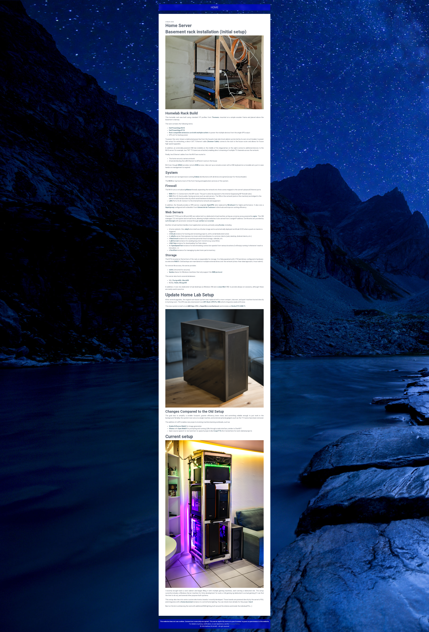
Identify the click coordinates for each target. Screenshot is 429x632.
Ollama (171, 428)
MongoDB (183, 283)
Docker (221, 225)
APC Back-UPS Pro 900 (211, 302)
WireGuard (231, 205)
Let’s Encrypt (170, 221)
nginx (255, 216)
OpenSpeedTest (177, 245)
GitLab (172, 234)
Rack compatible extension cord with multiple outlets (189, 133)
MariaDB (185, 280)
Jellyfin (173, 236)
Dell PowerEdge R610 (177, 128)
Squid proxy (169, 207)
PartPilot (173, 250)
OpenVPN (210, 205)
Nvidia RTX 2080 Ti (238, 306)
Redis (176, 283)
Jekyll (186, 229)
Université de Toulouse (206, 207)
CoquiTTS (217, 431)
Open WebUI (182, 428)
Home (214, 7)
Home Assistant (187, 602)
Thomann (215, 117)
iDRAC (180, 165)
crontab (211, 221)
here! (251, 602)
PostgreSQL (177, 280)
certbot (201, 221)
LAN (170, 201)
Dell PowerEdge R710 (177, 130)
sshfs (171, 270)
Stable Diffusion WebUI (177, 426)
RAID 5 (176, 261)
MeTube (173, 243)
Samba (171, 272)
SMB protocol (217, 272)
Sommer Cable (213, 141)
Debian (196, 177)
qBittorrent (174, 241)
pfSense (188, 190)
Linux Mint (222, 287)
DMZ (170, 196)
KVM (196, 165)
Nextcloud (174, 238)
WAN (170, 194)
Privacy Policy (234, 624)
